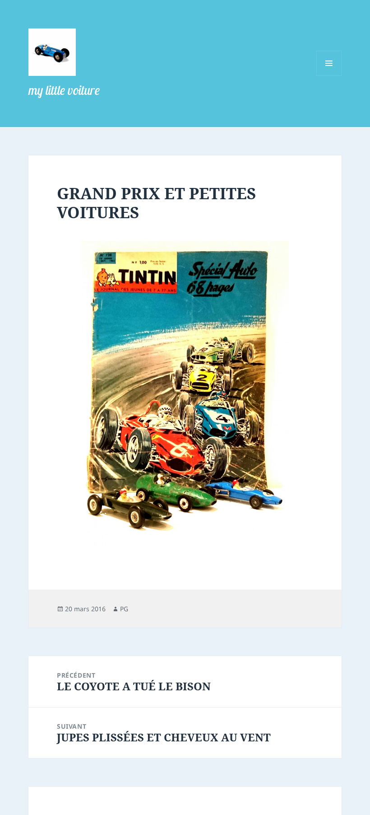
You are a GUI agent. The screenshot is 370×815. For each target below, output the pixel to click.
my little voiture (64, 90)
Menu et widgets (329, 75)
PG (124, 608)
